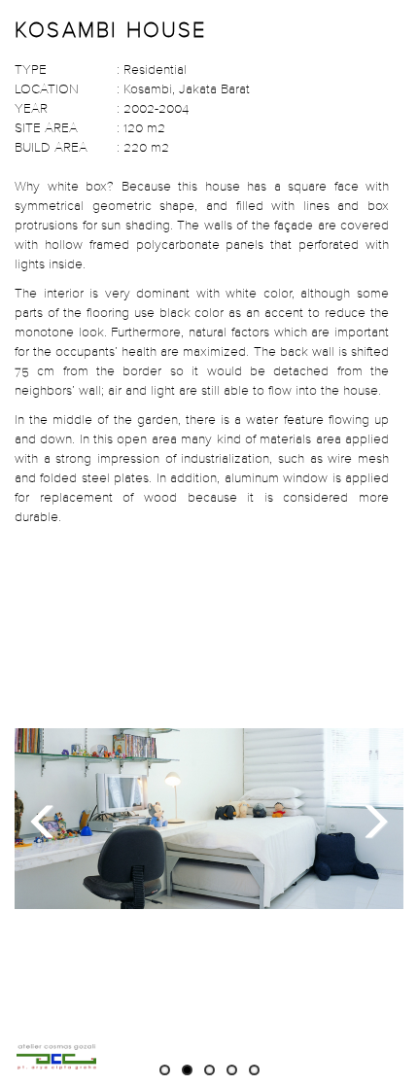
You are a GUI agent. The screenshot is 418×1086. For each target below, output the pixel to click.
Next (369, 818)
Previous (48, 818)
